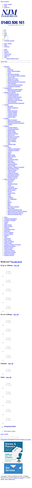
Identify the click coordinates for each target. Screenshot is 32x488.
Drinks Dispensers (12, 110)
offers (5, 57)
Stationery (7, 66)
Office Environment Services (15, 213)
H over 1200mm (8, 234)
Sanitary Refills (12, 132)
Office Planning (12, 83)
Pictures (10, 191)
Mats (9, 203)
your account (7, 54)
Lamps (9, 196)
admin (2, 479)
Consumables (7, 88)
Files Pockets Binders (13, 74)
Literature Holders (12, 188)
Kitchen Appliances (13, 107)
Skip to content (5, 1)
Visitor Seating (11, 171)
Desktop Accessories (13, 80)
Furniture (6, 146)
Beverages (10, 106)
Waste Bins (11, 181)
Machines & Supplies (10, 92)
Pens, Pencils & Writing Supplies (16, 75)
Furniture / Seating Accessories (16, 167)
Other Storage (11, 162)
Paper (9, 68)
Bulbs (9, 205)
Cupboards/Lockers (13, 159)
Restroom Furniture (13, 176)
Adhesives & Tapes (13, 79)
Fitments (6, 235)
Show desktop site (10, 479)
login (5, 4)
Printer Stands (11, 155)
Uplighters (10, 197)
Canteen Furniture (12, 164)
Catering (6, 104)
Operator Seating (12, 170)
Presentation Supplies (13, 94)
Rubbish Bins (11, 130)
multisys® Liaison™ (19, 477)
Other (5, 237)
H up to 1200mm (8, 232)
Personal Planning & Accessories (16, 82)
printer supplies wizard (12, 58)
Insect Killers (11, 208)
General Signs (11, 193)
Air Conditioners (12, 199)
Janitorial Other (12, 144)
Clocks (9, 185)
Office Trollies (11, 165)
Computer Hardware (13, 95)
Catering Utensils (12, 114)
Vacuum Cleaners (12, 138)
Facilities (6, 118)
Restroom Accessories (13, 136)
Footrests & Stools (12, 184)
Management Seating (13, 168)
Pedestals (10, 158)
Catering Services (12, 115)
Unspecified (7, 238)
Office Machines (12, 101)
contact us (6, 7)
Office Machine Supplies (14, 91)
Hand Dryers (11, 135)
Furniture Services (12, 177)
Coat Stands (11, 187)
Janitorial (6, 126)
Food (9, 109)
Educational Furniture (13, 174)
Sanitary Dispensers (13, 133)
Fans (9, 200)
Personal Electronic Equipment (16, 103)
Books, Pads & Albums (14, 71)
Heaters (10, 202)
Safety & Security (12, 120)
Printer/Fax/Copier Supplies (15, 89)
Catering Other (12, 117)
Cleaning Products (12, 127)
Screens (10, 152)
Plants (9, 194)
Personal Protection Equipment (16, 123)
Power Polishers (12, 141)
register (10, 4)
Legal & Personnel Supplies (15, 85)
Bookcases (10, 161)
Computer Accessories (14, 98)
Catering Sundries (12, 112)
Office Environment (9, 179)
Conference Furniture (13, 150)
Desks (9, 147)
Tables (9, 153)
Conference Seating (13, 173)
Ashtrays (10, 182)
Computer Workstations (14, 149)
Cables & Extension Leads (15, 209)
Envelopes (10, 69)
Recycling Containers (13, 206)
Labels (9, 72)
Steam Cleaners (12, 139)
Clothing (10, 124)
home (5, 6)
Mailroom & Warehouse (14, 121)
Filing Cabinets (12, 156)
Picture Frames (12, 190)
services (6, 51)
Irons (9, 142)
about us (6, 52)
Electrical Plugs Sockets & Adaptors (17, 211)
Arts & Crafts (11, 77)
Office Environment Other (15, 214)
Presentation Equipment (14, 86)
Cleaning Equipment (13, 129)
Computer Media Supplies (15, 97)
